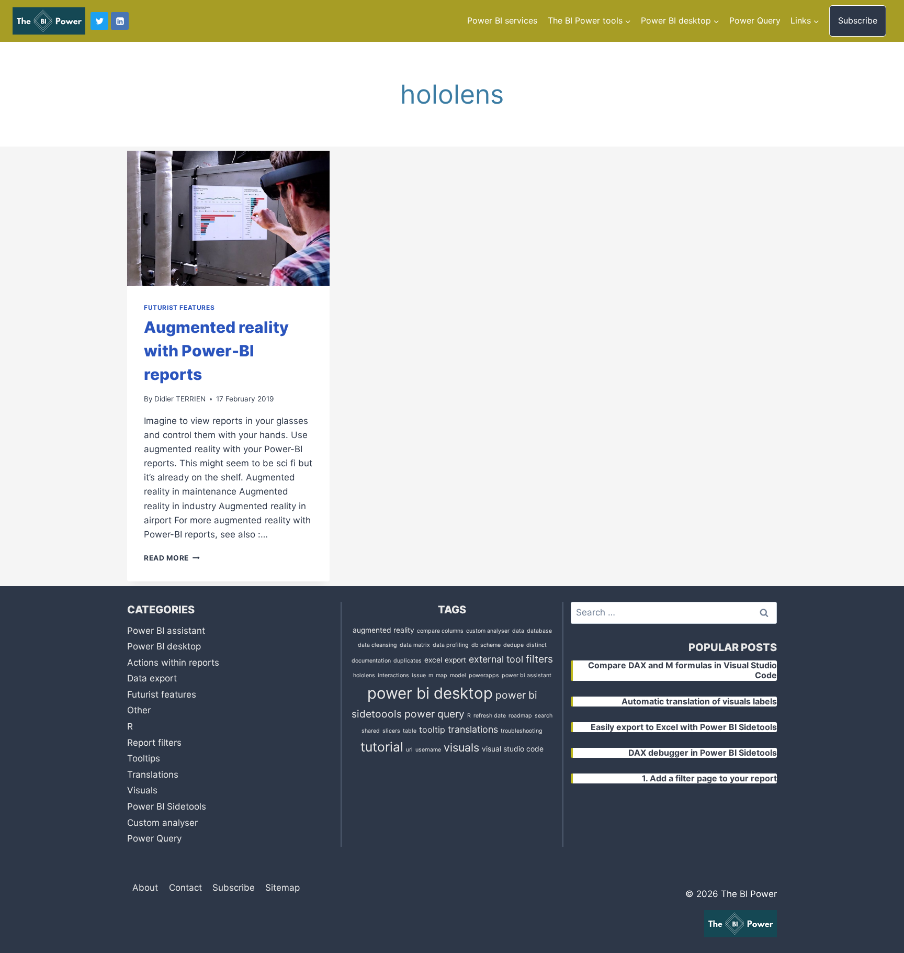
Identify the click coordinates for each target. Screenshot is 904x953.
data (518, 630)
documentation (371, 660)
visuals (461, 747)
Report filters (154, 742)
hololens (364, 675)
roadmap (520, 715)
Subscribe (857, 20)
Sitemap (282, 887)
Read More (172, 558)
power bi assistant (526, 675)
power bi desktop (430, 693)
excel (433, 660)
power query (434, 714)
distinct (536, 645)
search (543, 715)
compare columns (440, 630)
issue (419, 675)
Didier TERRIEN (180, 399)
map (441, 675)
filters (539, 659)
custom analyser (488, 630)
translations (473, 729)
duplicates (407, 660)
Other (139, 710)
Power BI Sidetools (166, 806)
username (428, 749)
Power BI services (502, 20)
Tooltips (143, 758)
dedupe (513, 645)
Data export (152, 678)
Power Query (755, 20)
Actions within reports (173, 662)
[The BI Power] (49, 21)
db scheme (486, 645)
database (539, 630)
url (409, 749)
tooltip (432, 729)
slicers (391, 730)
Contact (185, 887)
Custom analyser (162, 822)
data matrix (415, 645)
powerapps (484, 675)
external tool (496, 659)
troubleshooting (522, 730)
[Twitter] (99, 21)
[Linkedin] (120, 21)
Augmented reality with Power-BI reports (216, 351)
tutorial (381, 747)
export (455, 660)
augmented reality (383, 630)
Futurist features (179, 307)
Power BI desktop (164, 646)
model (458, 675)
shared (370, 730)
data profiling (451, 645)
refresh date (489, 715)
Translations (152, 774)
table (409, 730)
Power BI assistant (166, 630)
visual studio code (513, 749)
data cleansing (377, 645)
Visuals (142, 790)
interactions (393, 675)
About (145, 887)
